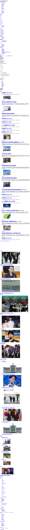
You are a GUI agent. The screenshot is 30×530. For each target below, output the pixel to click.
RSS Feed (3, 525)
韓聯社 (1, 56)
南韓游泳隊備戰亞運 (3, 343)
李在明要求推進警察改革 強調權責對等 (5, 475)
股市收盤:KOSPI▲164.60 (7, 194)
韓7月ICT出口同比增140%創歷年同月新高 (10, 210)
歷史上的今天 (2, 34)
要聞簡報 (3, 500)
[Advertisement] (4, 245)
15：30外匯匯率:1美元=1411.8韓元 (8, 125)
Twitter (2, 12)
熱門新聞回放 (2, 30)
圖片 (2, 86)
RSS (2, 44)
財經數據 (1, 294)
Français (3, 519)
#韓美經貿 (3, 140)
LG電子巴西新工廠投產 (6, 153)
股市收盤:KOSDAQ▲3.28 (7, 197)
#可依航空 (3, 176)
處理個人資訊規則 (2, 521)
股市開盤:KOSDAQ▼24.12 (7, 92)
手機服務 (3, 507)
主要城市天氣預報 (4, 40)
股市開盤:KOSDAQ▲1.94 (7, 131)
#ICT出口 (3, 208)
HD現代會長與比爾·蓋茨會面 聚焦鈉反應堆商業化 (11, 189)
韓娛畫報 (3, 26)
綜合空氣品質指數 (2, 63)
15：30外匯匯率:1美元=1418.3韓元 (8, 201)
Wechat (2, 523)
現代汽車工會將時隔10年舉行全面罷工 (9, 101)
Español (3, 518)
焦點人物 (3, 37)
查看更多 (3, 58)
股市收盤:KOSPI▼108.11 (7, 121)
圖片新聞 (1, 314)
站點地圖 (3, 45)
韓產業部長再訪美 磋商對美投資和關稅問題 (10, 142)
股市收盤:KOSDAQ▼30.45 (7, 118)
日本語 (3, 517)
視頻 (0, 466)
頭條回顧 (1, 29)
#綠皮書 (3, 219)
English (3, 516)
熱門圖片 (1, 436)
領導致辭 (3, 50)
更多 (0, 435)
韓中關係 (1, 23)
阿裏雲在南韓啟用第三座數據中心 (8, 113)
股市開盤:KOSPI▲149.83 (7, 128)
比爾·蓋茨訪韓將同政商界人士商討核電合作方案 (11, 233)
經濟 (0, 18)
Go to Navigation (6, 0)
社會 (0, 19)
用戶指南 (3, 53)
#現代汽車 (3, 100)
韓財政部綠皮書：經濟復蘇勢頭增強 (9, 221)
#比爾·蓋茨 (3, 231)
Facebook (3, 11)
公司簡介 (3, 509)
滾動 (0, 15)
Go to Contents (2, 0)
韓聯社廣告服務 (4, 41)
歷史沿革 (3, 51)
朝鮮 (0, 22)
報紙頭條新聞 (2, 33)
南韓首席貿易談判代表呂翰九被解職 (9, 165)
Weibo (2, 10)
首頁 (2, 48)
